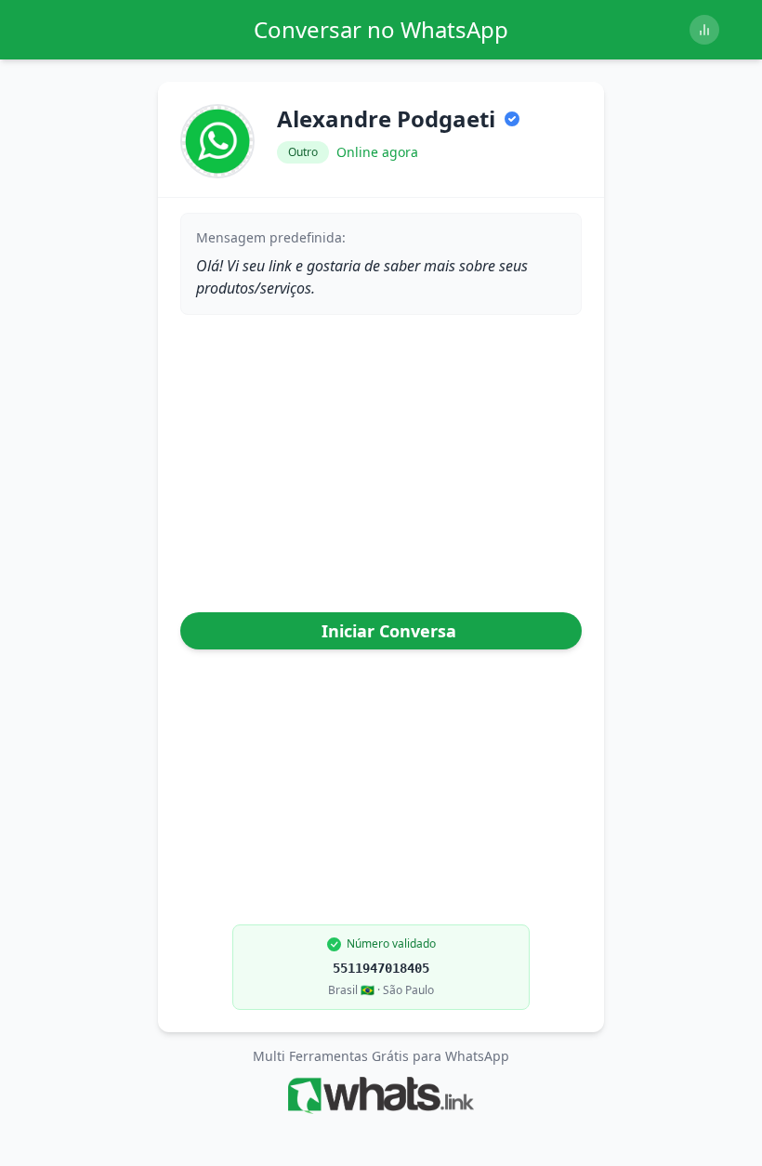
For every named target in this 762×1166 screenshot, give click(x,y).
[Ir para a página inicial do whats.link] (380, 1095)
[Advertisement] (381, 467)
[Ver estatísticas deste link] (704, 30)
